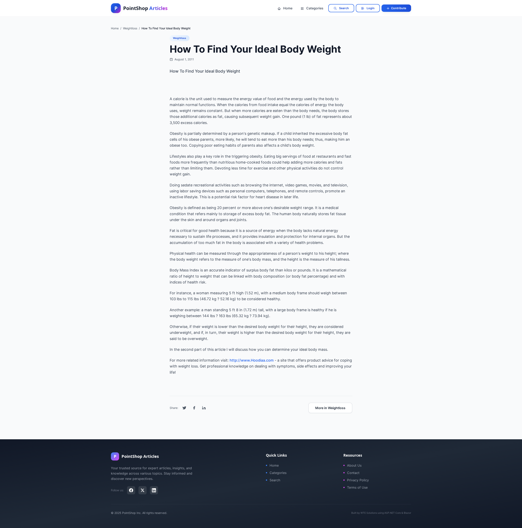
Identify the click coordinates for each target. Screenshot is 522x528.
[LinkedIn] (154, 490)
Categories (314, 8)
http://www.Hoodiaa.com (252, 360)
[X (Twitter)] (142, 490)
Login (370, 8)
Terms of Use (357, 487)
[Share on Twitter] (184, 408)
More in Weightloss (330, 408)
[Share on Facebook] (194, 408)
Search (343, 8)
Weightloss (179, 38)
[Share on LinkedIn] (204, 408)
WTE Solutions (369, 512)
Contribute (398, 8)
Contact (353, 473)
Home (287, 8)
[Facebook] (131, 490)
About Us (354, 465)
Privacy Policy (358, 480)
